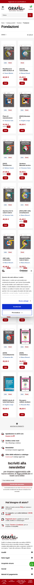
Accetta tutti (17, 306)
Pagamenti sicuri (10, 519)
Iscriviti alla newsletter (17, 484)
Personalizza (16, 312)
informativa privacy (25, 487)
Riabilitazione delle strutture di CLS (8, 70)
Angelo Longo (25, 120)
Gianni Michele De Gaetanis (13, 73)
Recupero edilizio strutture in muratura (24, 402)
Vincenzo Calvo (26, 168)
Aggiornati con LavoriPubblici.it (17, 1)
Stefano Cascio (9, 168)
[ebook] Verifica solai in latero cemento (24, 260)
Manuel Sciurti (25, 73)
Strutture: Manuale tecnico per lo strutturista (25, 165)
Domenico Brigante (10, 357)
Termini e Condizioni (16, 524)
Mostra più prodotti (17, 426)
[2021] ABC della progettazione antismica (25, 212)
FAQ (21, 507)
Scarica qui (8, 457)
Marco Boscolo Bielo (27, 215)
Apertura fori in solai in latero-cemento (8, 212)
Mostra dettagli (23, 301)
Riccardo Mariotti (26, 404)
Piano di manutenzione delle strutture (8, 117)
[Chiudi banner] (31, 271)
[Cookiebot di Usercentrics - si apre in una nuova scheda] (20, 271)
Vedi (5, 83)
